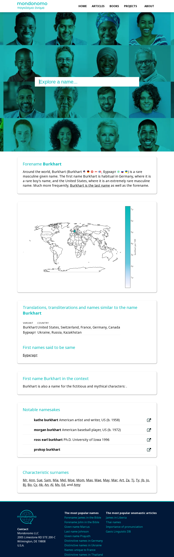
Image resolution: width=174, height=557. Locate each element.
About (149, 6)
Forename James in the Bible (82, 517)
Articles (98, 6)
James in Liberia (116, 517)
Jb (142, 480)
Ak (41, 484)
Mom (80, 480)
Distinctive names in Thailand (83, 554)
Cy (35, 484)
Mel (63, 480)
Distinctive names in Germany (83, 541)
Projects (130, 6)
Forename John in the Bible (81, 522)
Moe (71, 480)
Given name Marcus (77, 527)
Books (114, 6)
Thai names (113, 522)
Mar (114, 480)
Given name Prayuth (77, 536)
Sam (47, 480)
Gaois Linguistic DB (118, 531)
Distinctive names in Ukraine (83, 545)
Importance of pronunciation (124, 527)
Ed (63, 484)
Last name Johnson (76, 531)
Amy (77, 484)
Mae (97, 480)
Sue (39, 480)
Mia (55, 480)
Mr (25, 480)
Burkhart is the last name (90, 185)
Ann (32, 480)
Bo (30, 484)
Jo (147, 480)
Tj (132, 480)
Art (121, 480)
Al (51, 484)
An (47, 484)
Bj (24, 484)
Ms (57, 484)
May (106, 480)
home (83, 6)
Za (127, 480)
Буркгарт (30, 355)
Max (89, 480)
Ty (138, 480)
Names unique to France (79, 550)
